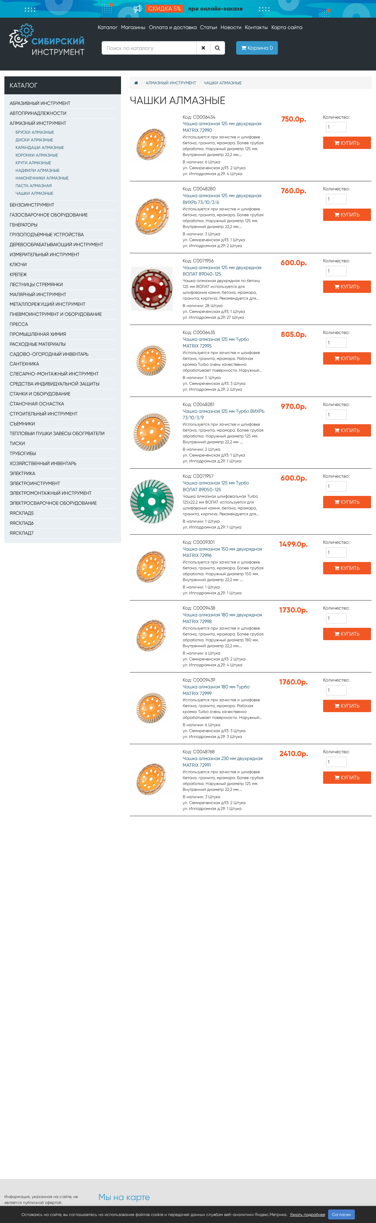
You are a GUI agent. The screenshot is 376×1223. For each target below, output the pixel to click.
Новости (231, 27)
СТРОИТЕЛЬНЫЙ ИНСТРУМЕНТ (44, 414)
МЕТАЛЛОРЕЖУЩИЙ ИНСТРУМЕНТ (47, 304)
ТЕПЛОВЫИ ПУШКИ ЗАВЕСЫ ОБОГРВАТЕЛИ (57, 433)
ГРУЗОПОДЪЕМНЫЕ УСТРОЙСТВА (47, 234)
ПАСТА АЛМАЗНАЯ (34, 185)
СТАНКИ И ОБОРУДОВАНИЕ (40, 394)
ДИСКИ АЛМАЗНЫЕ (34, 139)
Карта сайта (286, 27)
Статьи (208, 27)
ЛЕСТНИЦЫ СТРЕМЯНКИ (36, 284)
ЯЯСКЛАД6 (21, 523)
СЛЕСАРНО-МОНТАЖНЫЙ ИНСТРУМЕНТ (54, 374)
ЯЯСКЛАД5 (22, 513)
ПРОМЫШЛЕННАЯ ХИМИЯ (38, 334)
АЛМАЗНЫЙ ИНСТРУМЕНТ (38, 123)
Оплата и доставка (173, 27)
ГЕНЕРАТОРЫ (23, 225)
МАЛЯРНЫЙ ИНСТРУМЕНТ (38, 294)
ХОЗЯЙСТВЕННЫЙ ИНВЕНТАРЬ (43, 463)
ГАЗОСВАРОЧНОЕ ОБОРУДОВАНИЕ (49, 215)
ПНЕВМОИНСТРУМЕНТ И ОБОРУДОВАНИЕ (56, 314)
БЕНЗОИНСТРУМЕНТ (32, 205)
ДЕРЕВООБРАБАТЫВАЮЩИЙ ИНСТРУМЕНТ (56, 244)
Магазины (133, 27)
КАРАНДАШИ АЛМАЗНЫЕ (40, 147)
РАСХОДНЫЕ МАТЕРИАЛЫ (38, 344)
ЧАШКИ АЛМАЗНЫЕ (34, 193)
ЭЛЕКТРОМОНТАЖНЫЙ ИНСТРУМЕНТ (51, 493)
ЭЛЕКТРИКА (22, 473)
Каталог (108, 27)
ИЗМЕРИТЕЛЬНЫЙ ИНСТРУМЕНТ (45, 254)
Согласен (341, 1214)
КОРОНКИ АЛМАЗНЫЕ (37, 155)
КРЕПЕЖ (18, 274)
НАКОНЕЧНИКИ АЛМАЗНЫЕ (42, 178)
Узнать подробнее (307, 1214)
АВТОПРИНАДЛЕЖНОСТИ (38, 113)
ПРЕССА (19, 324)
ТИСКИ (17, 443)
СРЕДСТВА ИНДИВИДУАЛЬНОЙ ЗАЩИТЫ (54, 384)
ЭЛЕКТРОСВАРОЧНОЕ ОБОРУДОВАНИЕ (53, 503)
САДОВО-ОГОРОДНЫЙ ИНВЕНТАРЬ (49, 354)
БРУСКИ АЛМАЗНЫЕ (35, 132)
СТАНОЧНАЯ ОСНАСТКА (37, 404)
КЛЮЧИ (18, 264)
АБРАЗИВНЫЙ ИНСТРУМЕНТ (40, 103)
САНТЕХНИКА (24, 364)
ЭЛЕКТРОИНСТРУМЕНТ (35, 483)
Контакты (256, 27)
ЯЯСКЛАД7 (21, 533)
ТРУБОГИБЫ (23, 453)
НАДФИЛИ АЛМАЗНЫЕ (37, 170)
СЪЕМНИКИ (22, 424)
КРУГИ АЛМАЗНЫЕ (33, 162)
